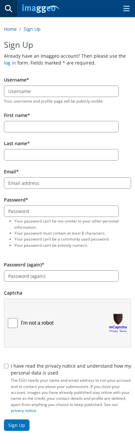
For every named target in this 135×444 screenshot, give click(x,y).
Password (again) (23, 264)
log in (10, 63)
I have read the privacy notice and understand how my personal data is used (71, 369)
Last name (15, 143)
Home (10, 29)
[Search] (8, 8)
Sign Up (32, 29)
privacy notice (23, 410)
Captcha (13, 293)
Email (10, 171)
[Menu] (126, 8)
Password (15, 200)
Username (15, 80)
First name (16, 115)
